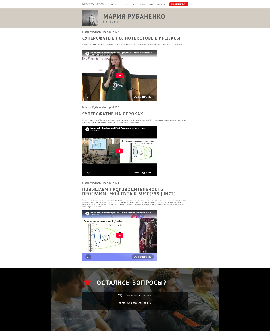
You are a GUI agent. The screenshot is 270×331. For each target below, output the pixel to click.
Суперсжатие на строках (112, 113)
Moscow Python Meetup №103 (100, 107)
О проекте (124, 4)
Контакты (161, 4)
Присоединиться (178, 4)
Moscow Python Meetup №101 (100, 183)
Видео (150, 4)
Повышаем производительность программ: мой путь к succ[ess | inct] (129, 191)
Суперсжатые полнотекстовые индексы (131, 38)
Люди (134, 4)
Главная (114, 4)
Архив (142, 4)
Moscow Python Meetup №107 (100, 32)
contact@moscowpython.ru (135, 302)
